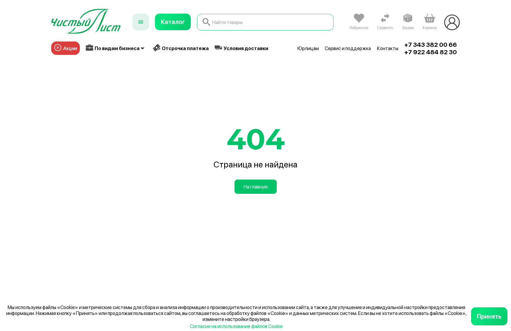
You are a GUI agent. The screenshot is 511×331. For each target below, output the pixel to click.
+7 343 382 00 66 (430, 44)
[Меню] (140, 22)
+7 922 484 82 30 (430, 52)
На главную (255, 187)
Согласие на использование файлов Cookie (236, 326)
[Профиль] (452, 22)
